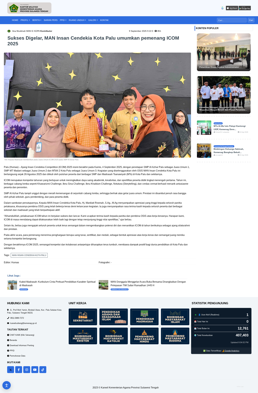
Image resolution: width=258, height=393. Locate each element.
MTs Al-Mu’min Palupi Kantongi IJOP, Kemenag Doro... (230, 128)
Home (15, 20)
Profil (24, 20)
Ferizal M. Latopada (222, 132)
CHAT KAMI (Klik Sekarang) (21, 335)
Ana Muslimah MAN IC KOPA (32, 31)
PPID (62, 20)
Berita (36, 20)
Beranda (13, 340)
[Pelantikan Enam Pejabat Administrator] (224, 52)
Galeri (92, 20)
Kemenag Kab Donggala (119, 289)
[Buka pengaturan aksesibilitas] (6, 385)
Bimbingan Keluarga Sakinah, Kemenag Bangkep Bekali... (229, 150)
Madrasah (23, 289)
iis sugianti (219, 155)
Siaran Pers (50, 20)
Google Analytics (231, 351)
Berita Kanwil (218, 123)
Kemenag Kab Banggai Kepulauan (223, 146)
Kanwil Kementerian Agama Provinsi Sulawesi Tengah (130, 387)
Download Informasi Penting (21, 345)
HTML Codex (240, 386)
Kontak (104, 20)
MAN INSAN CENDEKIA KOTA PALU (29, 255)
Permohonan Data (17, 356)
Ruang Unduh (76, 20)
